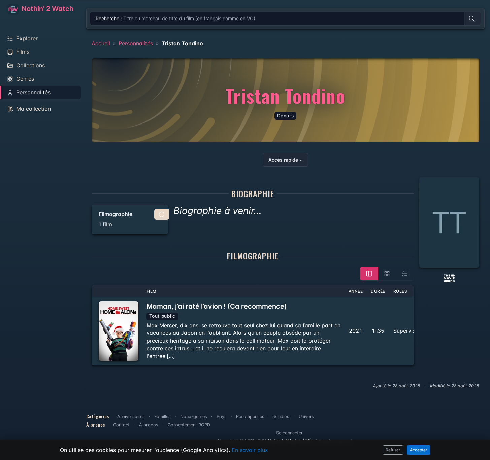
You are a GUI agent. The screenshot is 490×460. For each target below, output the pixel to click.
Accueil (101, 43)
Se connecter (289, 432)
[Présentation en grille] (387, 273)
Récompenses (250, 416)
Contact (121, 424)
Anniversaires (131, 416)
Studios (281, 416)
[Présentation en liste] (405, 273)
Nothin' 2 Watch (46, 9)
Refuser (393, 449)
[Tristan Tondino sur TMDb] (449, 277)
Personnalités (136, 43)
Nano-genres (193, 416)
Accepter (418, 449)
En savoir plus (250, 450)
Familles (162, 416)
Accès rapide (283, 160)
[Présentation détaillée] (369, 273)
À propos (148, 424)
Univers (306, 416)
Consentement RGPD (189, 424)
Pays (222, 416)
